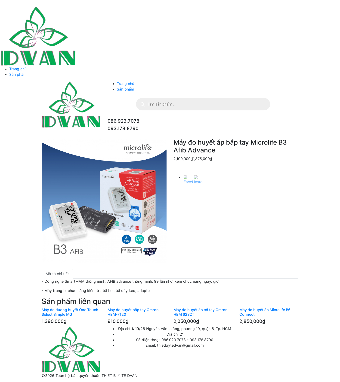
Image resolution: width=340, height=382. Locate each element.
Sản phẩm (18, 74)
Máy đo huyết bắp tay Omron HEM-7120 (133, 311)
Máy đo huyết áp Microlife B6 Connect (265, 311)
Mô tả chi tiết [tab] (57, 273)
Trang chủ (18, 69)
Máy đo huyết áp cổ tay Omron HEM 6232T (200, 311)
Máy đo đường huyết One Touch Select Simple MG (70, 311)
